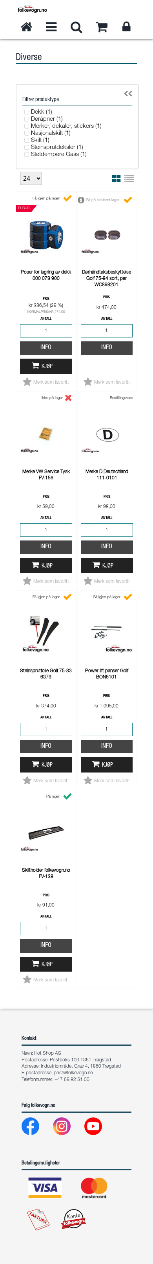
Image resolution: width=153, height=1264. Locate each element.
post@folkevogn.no (73, 1073)
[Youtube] (99, 1128)
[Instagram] (68, 1128)
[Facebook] (37, 1128)
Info (45, 348)
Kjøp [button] (47, 367)
